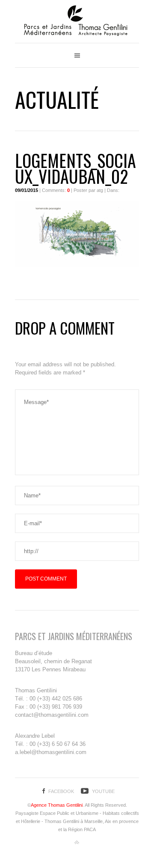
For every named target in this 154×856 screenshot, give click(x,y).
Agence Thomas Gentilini (57, 805)
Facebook (61, 791)
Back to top (77, 842)
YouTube (103, 791)
